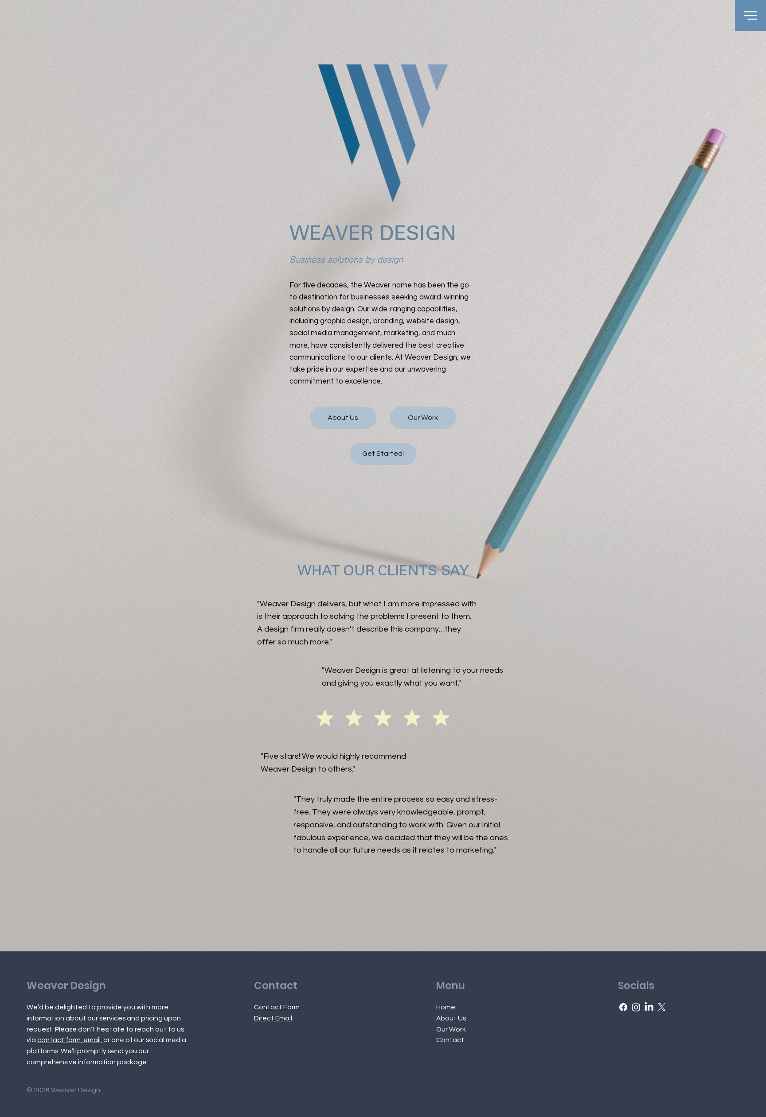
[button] (750, 15)
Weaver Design (66, 985)
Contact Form (277, 1007)
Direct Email (273, 1018)
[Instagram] (636, 1007)
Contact (450, 1039)
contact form (59, 1039)
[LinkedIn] (649, 1007)
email (92, 1039)
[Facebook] (623, 1007)
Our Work (451, 1029)
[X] (662, 1007)
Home (445, 1007)
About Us (451, 1018)
